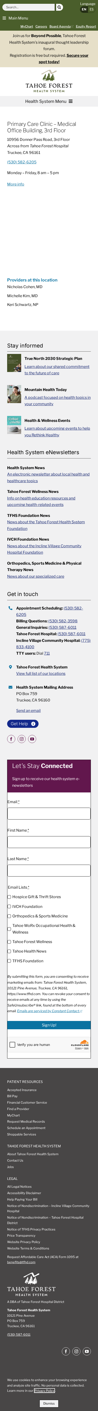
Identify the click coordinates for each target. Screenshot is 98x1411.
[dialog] (49, 1391)
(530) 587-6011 (62, 627)
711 (47, 653)
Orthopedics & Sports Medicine (40, 916)
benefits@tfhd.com (21, 1262)
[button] (15, 17)
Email (13, 802)
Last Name (18, 859)
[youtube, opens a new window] (32, 739)
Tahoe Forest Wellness (32, 941)
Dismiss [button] (49, 1403)
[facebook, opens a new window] (11, 739)
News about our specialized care (35, 576)
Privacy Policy (44, 1390)
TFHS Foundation (27, 961)
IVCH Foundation (27, 906)
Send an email (28, 710)
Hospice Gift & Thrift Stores (36, 897)
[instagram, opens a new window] (22, 739)
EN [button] (84, 9)
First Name (18, 830)
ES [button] (91, 9)
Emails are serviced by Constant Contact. (48, 1011)
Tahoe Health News (29, 951)
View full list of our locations (40, 673)
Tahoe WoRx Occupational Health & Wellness (43, 928)
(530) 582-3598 (63, 621)
